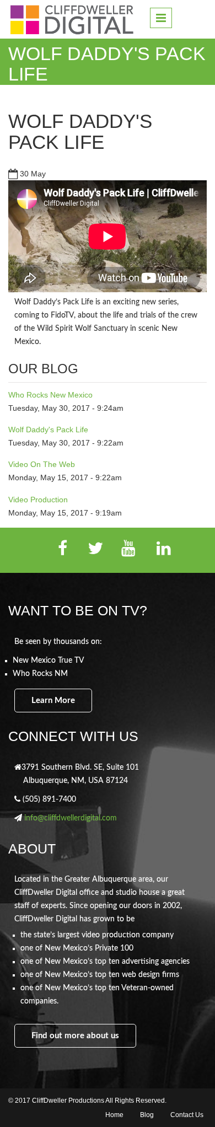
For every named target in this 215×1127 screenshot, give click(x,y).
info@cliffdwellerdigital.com (70, 818)
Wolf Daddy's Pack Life (80, 131)
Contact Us (186, 1115)
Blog (147, 1115)
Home (114, 1115)
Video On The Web (41, 464)
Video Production (38, 499)
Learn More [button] (53, 700)
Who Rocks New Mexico (50, 394)
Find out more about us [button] (75, 1036)
